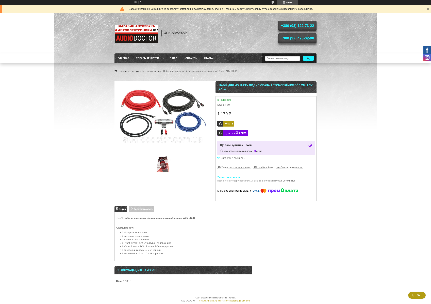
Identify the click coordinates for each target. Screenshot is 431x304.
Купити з (230, 133)
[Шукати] (308, 58)
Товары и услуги (147, 58)
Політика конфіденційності (237, 301)
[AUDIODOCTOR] (136, 33)
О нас (173, 58)
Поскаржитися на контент (210, 301)
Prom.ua (232, 298)
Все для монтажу (151, 71)
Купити (229, 123)
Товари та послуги (129, 71)
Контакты (190, 58)
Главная (123, 58)
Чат (419, 295)
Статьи (208, 58)
